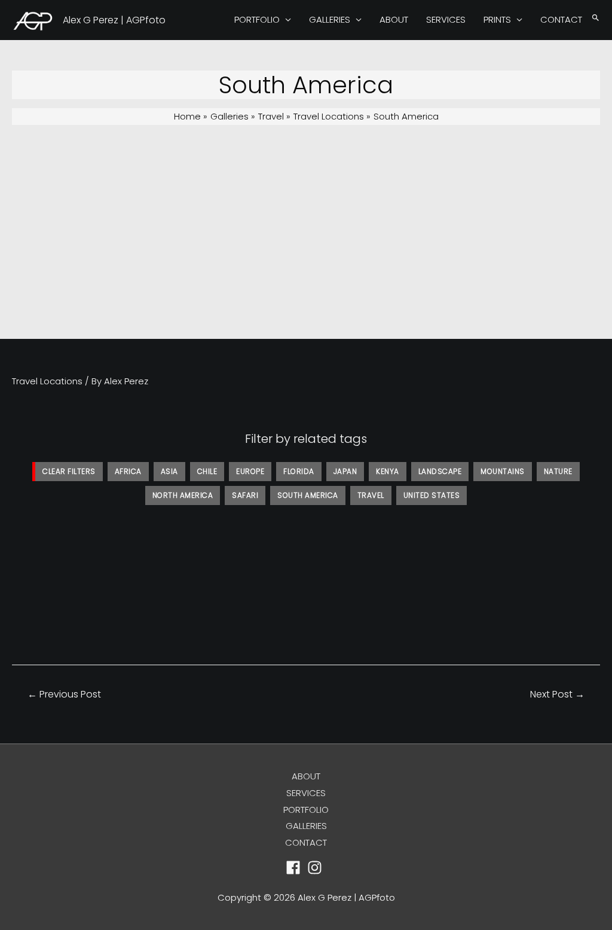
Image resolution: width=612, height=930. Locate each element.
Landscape (440, 471)
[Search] (595, 18)
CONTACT (561, 19)
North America (182, 495)
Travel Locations (47, 381)
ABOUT (394, 19)
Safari (245, 495)
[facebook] (295, 867)
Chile (207, 471)
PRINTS (497, 19)
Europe (250, 471)
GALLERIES (329, 19)
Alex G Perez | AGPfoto (114, 20)
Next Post (557, 694)
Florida (298, 471)
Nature (558, 471)
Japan (345, 471)
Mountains (503, 471)
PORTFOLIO (257, 19)
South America (307, 495)
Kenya (387, 471)
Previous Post (64, 694)
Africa (128, 471)
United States (431, 495)
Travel (370, 495)
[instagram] (317, 867)
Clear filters (69, 471)
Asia (169, 471)
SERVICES (446, 19)
